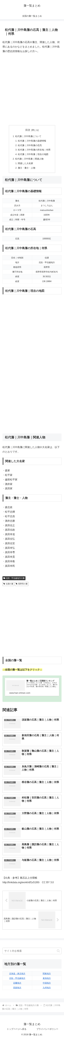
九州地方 (47, 987)
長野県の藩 (22, 584)
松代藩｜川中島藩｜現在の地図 (33, 154)
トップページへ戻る (16, 1029)
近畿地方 (17, 983)
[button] (58, 951)
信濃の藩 (9, 584)
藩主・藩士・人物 (26, 168)
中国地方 (47, 983)
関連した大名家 (25, 163)
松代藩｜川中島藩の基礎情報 (32, 141)
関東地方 (47, 973)
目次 (27, 130)
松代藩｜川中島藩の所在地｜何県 (34, 149)
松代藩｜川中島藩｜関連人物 (29, 159)
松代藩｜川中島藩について (28, 136)
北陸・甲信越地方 (17, 978)
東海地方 (47, 978)
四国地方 (17, 987)
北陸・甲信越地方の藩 (15, 578)
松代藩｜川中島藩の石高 (30, 145)
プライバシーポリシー (47, 1029)
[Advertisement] (32, 89)
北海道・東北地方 (17, 973)
